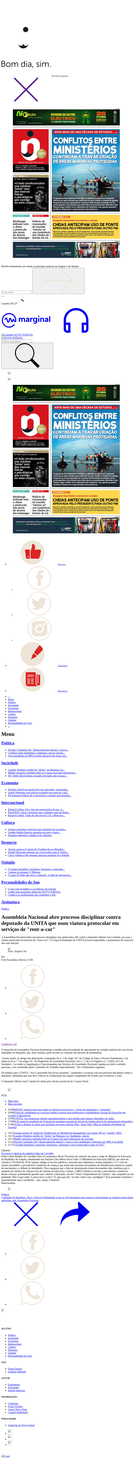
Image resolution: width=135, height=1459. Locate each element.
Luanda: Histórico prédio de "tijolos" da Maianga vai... (36, 769)
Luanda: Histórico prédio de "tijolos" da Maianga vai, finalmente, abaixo (51, 1136)
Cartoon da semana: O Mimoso (24, 872)
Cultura (8, 822)
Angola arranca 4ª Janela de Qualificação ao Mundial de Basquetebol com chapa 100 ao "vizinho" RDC (68, 1133)
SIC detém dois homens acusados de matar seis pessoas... (37, 775)
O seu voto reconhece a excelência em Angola (32, 889)
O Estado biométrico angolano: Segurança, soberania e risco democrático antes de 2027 (59, 1144)
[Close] (26, 101)
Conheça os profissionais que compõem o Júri (31, 894)
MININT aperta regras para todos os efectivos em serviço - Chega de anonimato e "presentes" (62, 1109)
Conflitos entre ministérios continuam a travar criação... (36, 752)
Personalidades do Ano (20, 882)
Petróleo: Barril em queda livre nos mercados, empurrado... (38, 789)
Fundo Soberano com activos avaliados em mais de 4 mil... (38, 792)
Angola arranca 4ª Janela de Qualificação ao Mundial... (36, 849)
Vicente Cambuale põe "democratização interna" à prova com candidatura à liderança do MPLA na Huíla (68, 1141)
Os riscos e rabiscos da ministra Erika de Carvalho (27, 1153)
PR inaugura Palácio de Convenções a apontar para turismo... (39, 795)
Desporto (9, 842)
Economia (9, 783)
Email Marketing (10, 1453)
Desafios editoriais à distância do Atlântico (30, 835)
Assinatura (10, 902)
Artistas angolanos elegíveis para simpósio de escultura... (37, 829)
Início (11, 699)
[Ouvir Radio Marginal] (51, 331)
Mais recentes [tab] (15, 1104)
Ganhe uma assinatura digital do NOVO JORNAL (34, 892)
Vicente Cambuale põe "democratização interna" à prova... (38, 750)
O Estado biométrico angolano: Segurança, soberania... (36, 869)
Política (7, 743)
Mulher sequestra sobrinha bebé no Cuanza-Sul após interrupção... (42, 772)
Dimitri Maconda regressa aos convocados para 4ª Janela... (38, 852)
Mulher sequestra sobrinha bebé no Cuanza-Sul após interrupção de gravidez (53, 1138)
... (9, 726)
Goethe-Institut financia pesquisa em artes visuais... (34, 832)
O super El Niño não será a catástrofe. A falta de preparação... (40, 875)
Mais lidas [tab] (13, 1101)
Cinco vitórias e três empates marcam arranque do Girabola (38, 855)
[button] (37, 564)
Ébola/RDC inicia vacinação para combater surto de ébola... (39, 812)
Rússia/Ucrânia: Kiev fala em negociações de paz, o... (36, 809)
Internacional (12, 802)
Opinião (8, 862)
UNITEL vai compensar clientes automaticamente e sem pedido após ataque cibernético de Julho (64, 1118)
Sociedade (9, 763)
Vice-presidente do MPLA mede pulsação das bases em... (37, 755)
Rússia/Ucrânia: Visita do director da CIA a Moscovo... (36, 815)
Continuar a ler (9, 1044)
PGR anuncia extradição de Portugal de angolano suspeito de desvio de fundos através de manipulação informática (73, 1121)
